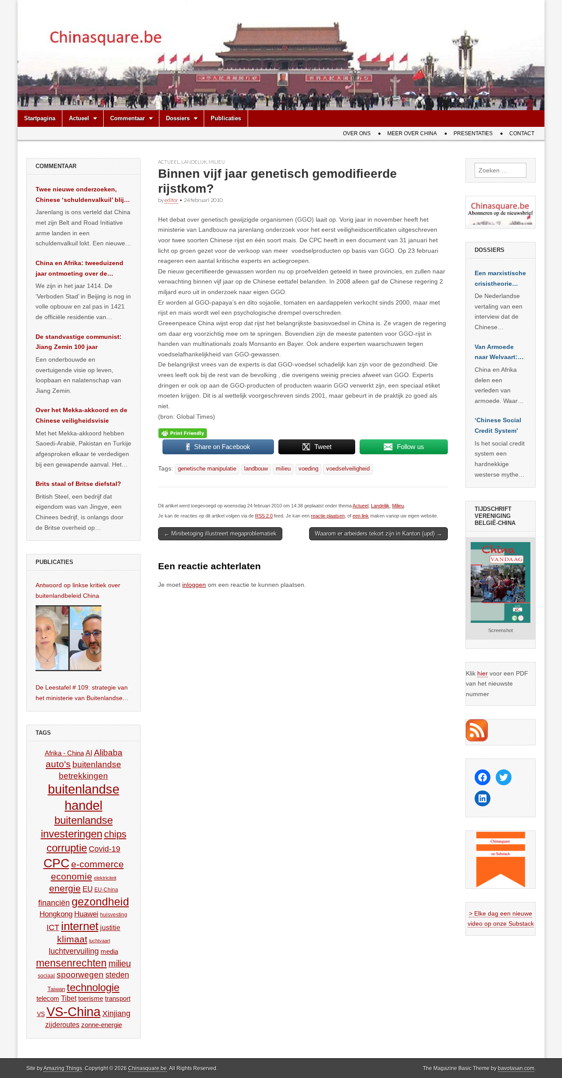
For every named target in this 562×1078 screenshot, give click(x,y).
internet (79, 926)
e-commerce (97, 864)
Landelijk (194, 162)
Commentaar (127, 118)
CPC (56, 863)
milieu (283, 469)
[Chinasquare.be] (281, 55)
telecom (47, 998)
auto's (58, 764)
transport (117, 998)
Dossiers (178, 118)
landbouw (256, 469)
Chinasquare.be (147, 1068)
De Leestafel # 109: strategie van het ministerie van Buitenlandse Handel (82, 693)
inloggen (194, 584)
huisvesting (113, 914)
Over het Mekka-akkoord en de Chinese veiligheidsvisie (81, 415)
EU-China (106, 890)
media (109, 951)
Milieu (217, 162)
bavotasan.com (516, 1068)
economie (71, 876)
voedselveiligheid (348, 469)
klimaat (72, 939)
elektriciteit (105, 877)
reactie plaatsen (328, 515)
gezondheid (100, 901)
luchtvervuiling (74, 951)
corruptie (67, 848)
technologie (93, 987)
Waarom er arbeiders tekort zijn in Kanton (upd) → (378, 533)
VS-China (74, 1011)
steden (117, 974)
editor (171, 200)
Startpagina (39, 118)
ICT (53, 927)
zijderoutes (62, 1024)
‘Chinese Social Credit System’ (498, 425)
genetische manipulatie (207, 469)
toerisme (90, 998)
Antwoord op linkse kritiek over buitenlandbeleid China (78, 590)
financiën (54, 902)
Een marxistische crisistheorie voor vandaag (500, 279)
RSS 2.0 (264, 515)
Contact (521, 133)
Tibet (68, 998)
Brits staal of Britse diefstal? (78, 483)
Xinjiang (116, 1013)
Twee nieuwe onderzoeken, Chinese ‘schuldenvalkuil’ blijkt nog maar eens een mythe (83, 195)
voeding (308, 469)
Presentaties (473, 133)
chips (115, 834)
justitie (110, 927)
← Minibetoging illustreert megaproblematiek (220, 533)
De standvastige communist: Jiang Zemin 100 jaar (79, 342)
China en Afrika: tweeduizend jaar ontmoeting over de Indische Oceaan (79, 269)
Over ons (357, 133)
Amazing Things (62, 1068)
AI (89, 753)
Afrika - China (64, 753)
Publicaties (226, 118)
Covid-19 (104, 848)
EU (88, 889)
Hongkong (56, 913)
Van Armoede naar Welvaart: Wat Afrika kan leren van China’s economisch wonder (496, 353)
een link (361, 515)
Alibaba (108, 752)
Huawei (86, 914)
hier (482, 673)
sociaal (46, 976)
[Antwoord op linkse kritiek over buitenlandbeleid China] (68, 638)
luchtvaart (99, 940)
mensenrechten (71, 963)
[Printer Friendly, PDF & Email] (182, 433)
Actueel (79, 118)
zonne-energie (101, 1024)
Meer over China (412, 133)
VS (41, 1013)
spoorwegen (80, 974)
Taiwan (56, 989)
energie (65, 888)
